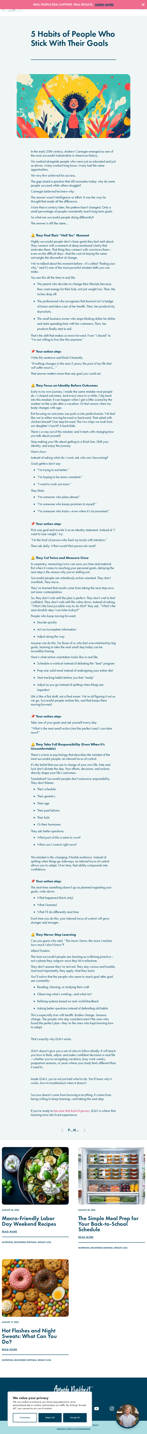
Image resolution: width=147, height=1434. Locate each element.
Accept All (75, 1417)
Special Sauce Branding (78, 1429)
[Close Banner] (143, 5)
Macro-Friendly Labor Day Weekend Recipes (29, 1221)
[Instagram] (112, 1408)
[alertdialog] (73, 4)
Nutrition (7, 1242)
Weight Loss (44, 1242)
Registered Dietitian (25, 1242)
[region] (50, 1409)
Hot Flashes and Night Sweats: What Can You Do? (29, 1336)
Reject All (50, 1417)
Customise (25, 1417)
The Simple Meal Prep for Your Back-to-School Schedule (108, 1224)
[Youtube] (96, 1408)
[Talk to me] (127, 1415)
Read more (9, 1231)
